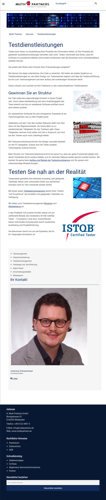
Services (29, 34)
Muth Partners (15, 34)
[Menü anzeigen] (3, 4)
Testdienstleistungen (46, 34)
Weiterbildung (14, 206)
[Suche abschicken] (96, 3)
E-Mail (14, 379)
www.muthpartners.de (22, 431)
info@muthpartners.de (23, 428)
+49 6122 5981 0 (22, 424)
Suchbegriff (61, 3)
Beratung (48, 203)
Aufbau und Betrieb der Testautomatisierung (50, 160)
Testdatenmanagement (34, 191)
